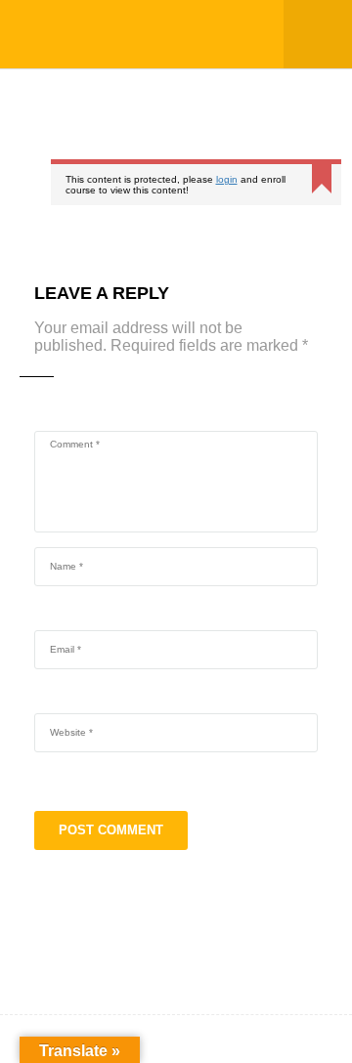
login (227, 179)
